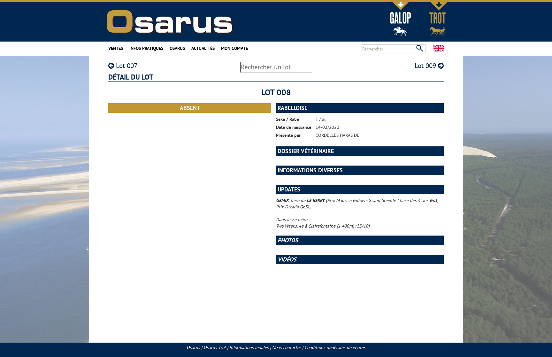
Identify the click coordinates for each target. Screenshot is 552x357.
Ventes (115, 48)
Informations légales (249, 347)
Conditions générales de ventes (334, 347)
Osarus (177, 48)
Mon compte (234, 48)
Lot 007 (125, 65)
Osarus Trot (214, 347)
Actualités (203, 48)
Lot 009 (426, 65)
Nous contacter (286, 347)
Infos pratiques (146, 48)
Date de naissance (293, 127)
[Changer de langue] (438, 48)
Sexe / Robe (287, 119)
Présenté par (288, 135)
